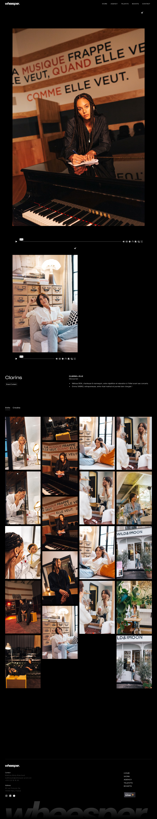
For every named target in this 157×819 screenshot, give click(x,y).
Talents (125, 4)
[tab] (7, 408)
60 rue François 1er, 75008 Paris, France (13, 789)
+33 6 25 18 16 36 (12, 780)
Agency (114, 4)
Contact (146, 4)
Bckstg (135, 4)
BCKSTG (128, 786)
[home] (12, 3)
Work (104, 4)
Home (127, 773)
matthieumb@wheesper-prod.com (18, 778)
